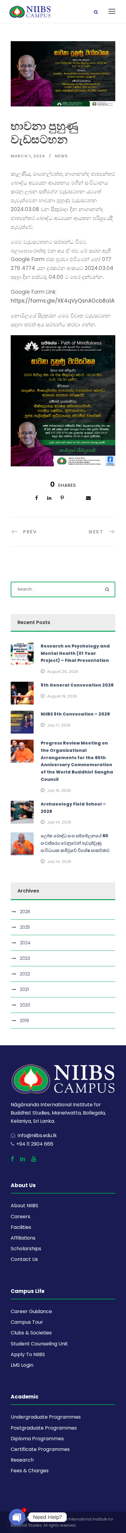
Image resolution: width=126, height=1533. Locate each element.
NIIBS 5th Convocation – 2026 (75, 714)
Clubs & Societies (31, 1332)
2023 (25, 958)
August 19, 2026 (62, 696)
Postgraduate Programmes (44, 1427)
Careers (20, 1216)
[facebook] (12, 1159)
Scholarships (26, 1248)
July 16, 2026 (59, 790)
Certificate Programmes (40, 1449)
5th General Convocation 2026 (77, 685)
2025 (25, 927)
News (61, 156)
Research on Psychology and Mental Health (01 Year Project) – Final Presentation (75, 653)
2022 (25, 974)
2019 (24, 1021)
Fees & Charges (30, 1470)
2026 (25, 912)
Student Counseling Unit (39, 1343)
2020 (25, 1005)
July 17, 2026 (59, 725)
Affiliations (23, 1237)
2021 (24, 989)
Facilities (21, 1227)
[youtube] (33, 1159)
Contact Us (24, 1259)
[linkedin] (22, 1159)
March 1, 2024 (28, 156)
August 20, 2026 (62, 671)
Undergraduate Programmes (46, 1416)
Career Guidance (31, 1311)
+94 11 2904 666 (34, 1143)
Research (22, 1459)
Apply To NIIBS (28, 1354)
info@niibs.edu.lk (37, 1135)
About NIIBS (24, 1205)
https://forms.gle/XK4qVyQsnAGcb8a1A (62, 300)
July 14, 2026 (59, 822)
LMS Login (22, 1365)
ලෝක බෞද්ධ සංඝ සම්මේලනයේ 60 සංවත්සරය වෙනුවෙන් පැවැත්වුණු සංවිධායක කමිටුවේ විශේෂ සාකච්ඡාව (75, 843)
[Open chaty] (17, 1517)
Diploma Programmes (37, 1438)
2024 (25, 943)
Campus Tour (27, 1322)
